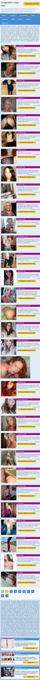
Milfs (33, 15)
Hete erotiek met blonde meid (26, 426)
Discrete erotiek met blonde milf (26, 461)
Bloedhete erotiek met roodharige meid (27, 409)
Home (4, 15)
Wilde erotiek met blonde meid (26, 263)
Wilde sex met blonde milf (27, 298)
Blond (20, 19)
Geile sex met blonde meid (26, 530)
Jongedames (23, 15)
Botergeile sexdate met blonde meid (26, 316)
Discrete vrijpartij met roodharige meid (27, 479)
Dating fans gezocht (31, 3)
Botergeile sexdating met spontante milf (27, 177)
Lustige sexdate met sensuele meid (26, 56)
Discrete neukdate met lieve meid (26, 392)
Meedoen (5, 23)
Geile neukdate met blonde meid (27, 125)
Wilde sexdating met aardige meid (27, 90)
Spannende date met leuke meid (27, 226)
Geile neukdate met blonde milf (26, 548)
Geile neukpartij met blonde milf (26, 350)
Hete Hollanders (30, 648)
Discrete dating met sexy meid (26, 513)
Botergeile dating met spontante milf (27, 444)
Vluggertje (31, 662)
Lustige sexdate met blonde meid (26, 108)
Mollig (28, 19)
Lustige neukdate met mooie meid (27, 194)
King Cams (31, 676)
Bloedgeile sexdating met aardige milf (27, 281)
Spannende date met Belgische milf (26, 583)
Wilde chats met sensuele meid (26, 73)
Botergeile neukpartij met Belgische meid (27, 246)
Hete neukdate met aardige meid (27, 565)
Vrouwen (5, 19)
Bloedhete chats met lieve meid (26, 157)
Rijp (13, 19)
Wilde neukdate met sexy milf (27, 333)
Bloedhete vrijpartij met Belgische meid (26, 496)
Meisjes (12, 15)
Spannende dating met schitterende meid (26, 142)
